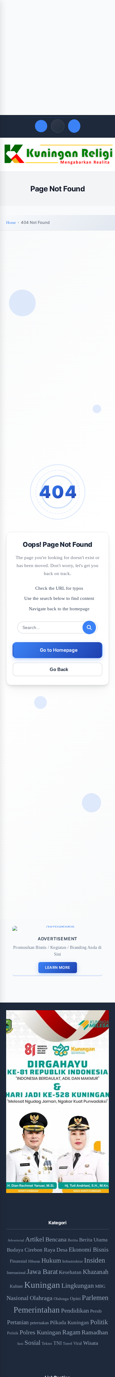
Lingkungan (77, 1285)
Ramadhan (95, 1332)
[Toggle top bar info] (57, 126)
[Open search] (41, 126)
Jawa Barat (42, 1271)
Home (11, 222)
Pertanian (18, 1322)
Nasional (17, 1298)
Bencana (56, 1239)
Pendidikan (75, 1310)
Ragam (71, 1332)
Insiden (94, 1260)
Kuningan (42, 1285)
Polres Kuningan (40, 1332)
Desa (61, 1250)
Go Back (59, 669)
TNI (57, 1343)
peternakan (39, 1323)
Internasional (16, 1273)
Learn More (57, 967)
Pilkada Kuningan (69, 1322)
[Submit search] (89, 627)
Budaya (15, 1250)
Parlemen (95, 1298)
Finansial (18, 1261)
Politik (99, 1322)
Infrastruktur (72, 1261)
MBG (100, 1286)
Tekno (47, 1343)
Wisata (90, 1343)
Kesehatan (70, 1272)
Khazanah (96, 1271)
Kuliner (16, 1286)
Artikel (34, 1239)
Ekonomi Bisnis (89, 1249)
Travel (67, 1344)
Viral (77, 1343)
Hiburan (34, 1262)
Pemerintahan (36, 1309)
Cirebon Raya (40, 1250)
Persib (96, 1311)
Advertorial (16, 1240)
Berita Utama (93, 1240)
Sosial (32, 1342)
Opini (75, 1298)
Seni (20, 1343)
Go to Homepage (59, 650)
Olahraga (41, 1298)
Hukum (51, 1260)
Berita (73, 1240)
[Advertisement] (57, 57)
